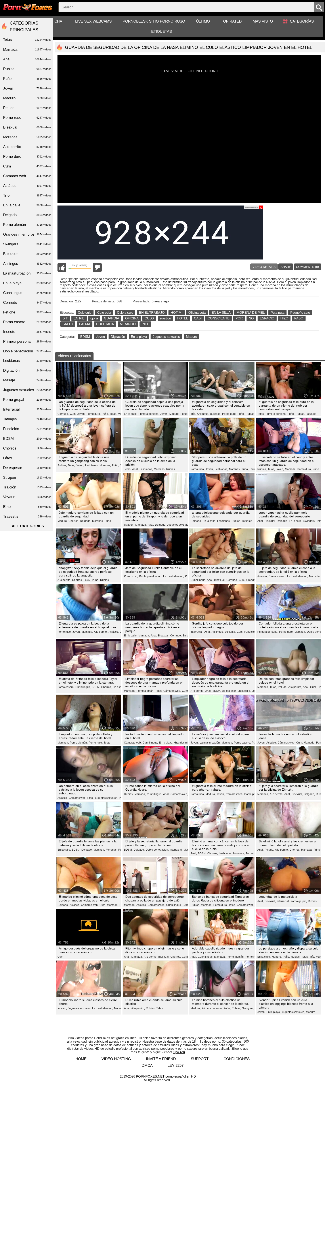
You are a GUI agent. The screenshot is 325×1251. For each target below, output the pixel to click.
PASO (298, 318)
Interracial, (197, 631)
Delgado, (85, 521)
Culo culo (84, 312)
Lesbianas (27, 361)
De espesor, (120, 687)
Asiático (27, 186)
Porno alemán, (145, 690)
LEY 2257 (176, 1065)
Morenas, (105, 465)
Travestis (27, 516)
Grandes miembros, (186, 742)
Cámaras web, (277, 576)
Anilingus (27, 263)
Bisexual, (270, 521)
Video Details (263, 267)
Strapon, (129, 524)
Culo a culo (125, 312)
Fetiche (27, 312)
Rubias (170, 469)
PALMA (84, 324)
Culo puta (104, 312)
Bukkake (27, 254)
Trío (27, 195)
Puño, (105, 413)
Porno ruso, (198, 469)
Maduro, (174, 413)
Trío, (193, 413)
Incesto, (62, 1008)
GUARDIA (111, 318)
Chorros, (74, 521)
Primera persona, (148, 413)
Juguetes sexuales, (178, 524)
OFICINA (132, 318)
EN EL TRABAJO (152, 312)
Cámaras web (27, 176)
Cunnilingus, (198, 580)
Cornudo (27, 302)
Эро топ (179, 1052)
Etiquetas (161, 31)
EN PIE (79, 318)
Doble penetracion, (150, 576)
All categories (28, 526)
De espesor (27, 468)
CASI (198, 318)
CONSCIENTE (218, 318)
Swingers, (309, 521)
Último (203, 21)
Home (80, 1059)
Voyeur (320, 956)
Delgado (27, 215)
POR (239, 318)
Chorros (27, 448)
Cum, (73, 413)
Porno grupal (27, 400)
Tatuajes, (247, 521)
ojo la (94, 318)
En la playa (139, 336)
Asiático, (262, 576)
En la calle (27, 205)
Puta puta (277, 312)
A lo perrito (27, 147)
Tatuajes (311, 413)
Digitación (118, 336)
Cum (60, 956)
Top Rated (231, 21)
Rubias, (250, 413)
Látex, (87, 580)
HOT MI (176, 312)
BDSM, (96, 687)
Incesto (27, 332)
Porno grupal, (299, 901)
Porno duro (27, 156)
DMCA (147, 1065)
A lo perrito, (64, 580)
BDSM (85, 336)
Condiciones (237, 1059)
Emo (27, 507)
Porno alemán (27, 225)
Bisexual (27, 127)
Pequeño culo (300, 312)
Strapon (27, 477)
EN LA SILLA (221, 312)
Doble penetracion (27, 351)
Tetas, (113, 413)
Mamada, (290, 469)
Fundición (250, 631)
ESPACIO (267, 318)
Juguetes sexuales (166, 336)
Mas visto (263, 21)
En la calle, (130, 413)
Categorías (302, 21)
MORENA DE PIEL (251, 312)
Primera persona (27, 341)
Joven (100, 336)
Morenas (27, 137)
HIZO (284, 318)
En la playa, (166, 742)
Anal (27, 59)
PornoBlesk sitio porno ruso (154, 21)
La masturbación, (173, 576)
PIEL (145, 324)
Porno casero (27, 322)
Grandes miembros (27, 234)
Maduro (191, 336)
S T (65, 318)
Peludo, (185, 413)
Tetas (107, 742)
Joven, (81, 413)
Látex (27, 458)
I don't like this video (97, 267)
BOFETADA (105, 324)
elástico (165, 318)
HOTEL (182, 318)
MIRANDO (128, 324)
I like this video (61, 267)
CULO (149, 318)
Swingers (27, 244)
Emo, (90, 797)
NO (251, 318)
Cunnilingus (27, 293)
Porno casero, (65, 687)
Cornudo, (63, 413)
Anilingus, (203, 413)
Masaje (27, 380)
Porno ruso (252, 956)
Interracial (27, 409)
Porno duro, (93, 413)
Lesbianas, (91, 465)
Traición (27, 487)
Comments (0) (307, 267)
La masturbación (27, 273)
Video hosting (116, 1059)
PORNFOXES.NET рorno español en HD (166, 1076)
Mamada (27, 49)
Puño (316, 469)
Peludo (27, 108)
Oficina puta (197, 312)
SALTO (68, 324)
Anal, (135, 469)
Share (286, 267)
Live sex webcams (93, 21)
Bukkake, (215, 413)
